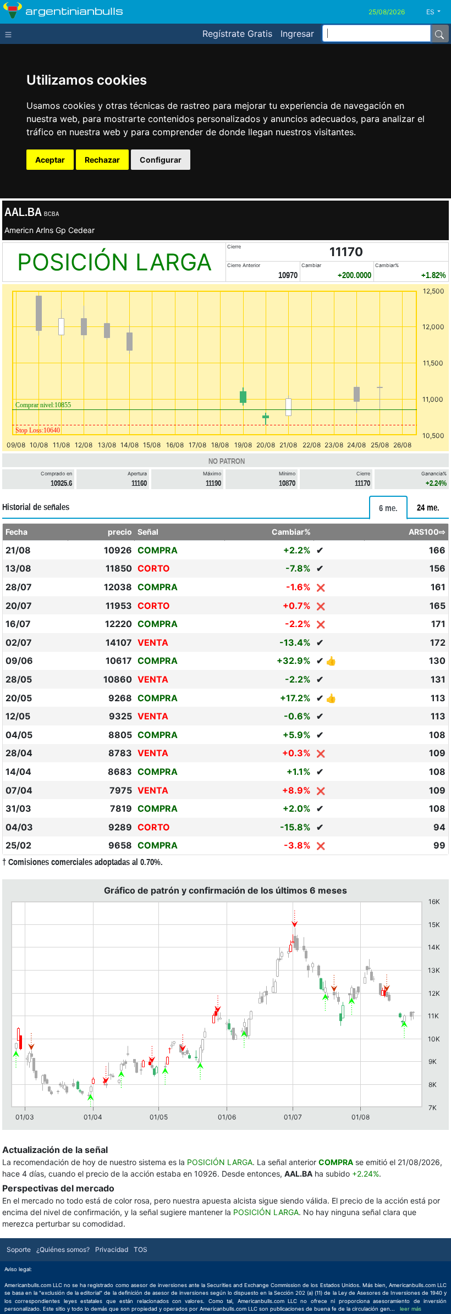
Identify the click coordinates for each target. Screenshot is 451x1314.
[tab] (388, 507)
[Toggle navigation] (10, 33)
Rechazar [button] (102, 159)
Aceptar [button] (50, 159)
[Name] (439, 33)
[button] (437, 12)
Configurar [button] (161, 159)
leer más (410, 1309)
